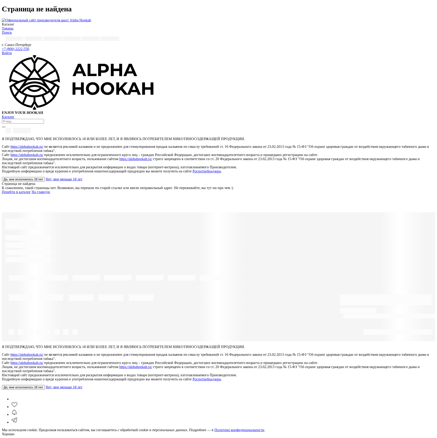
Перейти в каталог (16, 192)
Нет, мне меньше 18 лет (64, 179)
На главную (41, 192)
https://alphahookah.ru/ (26, 147)
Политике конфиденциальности (239, 430)
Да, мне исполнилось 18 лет (23, 179)
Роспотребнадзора (207, 171)
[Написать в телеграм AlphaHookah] (14, 422)
